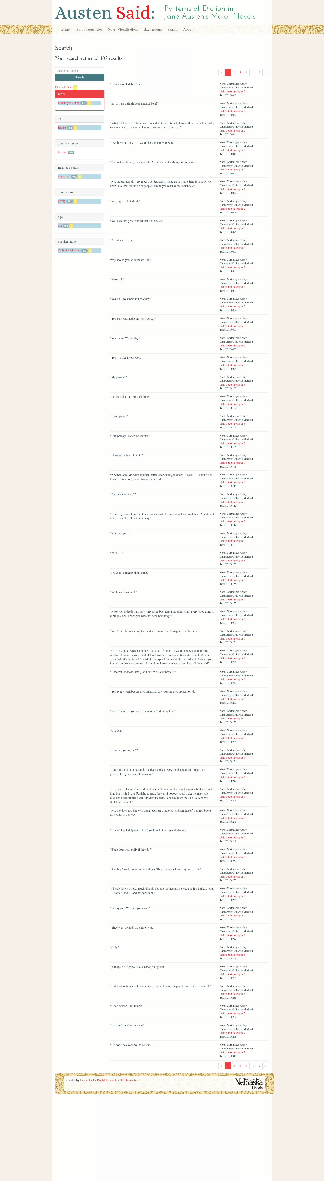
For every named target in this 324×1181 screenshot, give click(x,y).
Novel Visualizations (123, 29)
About (187, 29)
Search (172, 29)
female (62, 127)
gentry (62, 201)
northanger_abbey (69, 103)
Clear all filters (65, 87)
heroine (62, 152)
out (60, 225)
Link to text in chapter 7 (232, 1013)
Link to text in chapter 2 (232, 91)
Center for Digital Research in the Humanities (111, 1080)
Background (153, 29)
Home (65, 29)
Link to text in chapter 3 (232, 228)
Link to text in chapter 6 (232, 619)
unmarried (64, 176)
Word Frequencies (88, 29)
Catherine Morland (69, 250)
